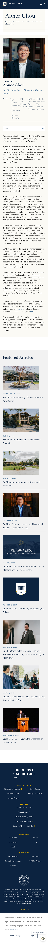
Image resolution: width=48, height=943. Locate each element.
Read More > (14, 930)
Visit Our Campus (13, 793)
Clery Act (35, 838)
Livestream (35, 856)
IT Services (13, 838)
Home (7, 21)
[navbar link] (41, 4)
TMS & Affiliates (35, 861)
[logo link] (12, 6)
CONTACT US (24, 909)
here (20, 309)
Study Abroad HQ (24, 812)
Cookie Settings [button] (15, 935)
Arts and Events (13, 798)
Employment (13, 842)
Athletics (13, 866)
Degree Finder (13, 856)
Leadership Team (32, 21)
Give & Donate (35, 789)
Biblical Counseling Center (24, 817)
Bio (6, 128)
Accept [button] (31, 935)
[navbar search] (45, 4)
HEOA (35, 842)
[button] (43, 938)
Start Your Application (12, 789)
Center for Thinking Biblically (23, 826)
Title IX (13, 847)
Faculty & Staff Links (35, 793)
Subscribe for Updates (13, 861)
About (18, 21)
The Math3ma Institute (23, 821)
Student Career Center (24, 808)
